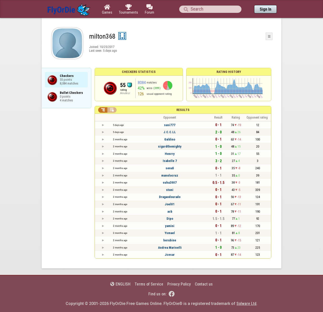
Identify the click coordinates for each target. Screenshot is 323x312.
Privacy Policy (179, 284)
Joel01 (170, 204)
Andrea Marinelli (170, 247)
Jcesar (170, 255)
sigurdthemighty (169, 146)
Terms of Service (148, 284)
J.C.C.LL (170, 132)
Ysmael (170, 233)
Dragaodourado (169, 197)
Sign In (265, 9)
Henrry (170, 154)
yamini (169, 226)
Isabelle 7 (170, 161)
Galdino (169, 139)
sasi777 (169, 125)
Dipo (170, 218)
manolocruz (169, 175)
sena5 (170, 168)
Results (183, 110)
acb (169, 211)
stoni (169, 190)
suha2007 (170, 182)
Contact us (204, 284)
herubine (169, 240)
